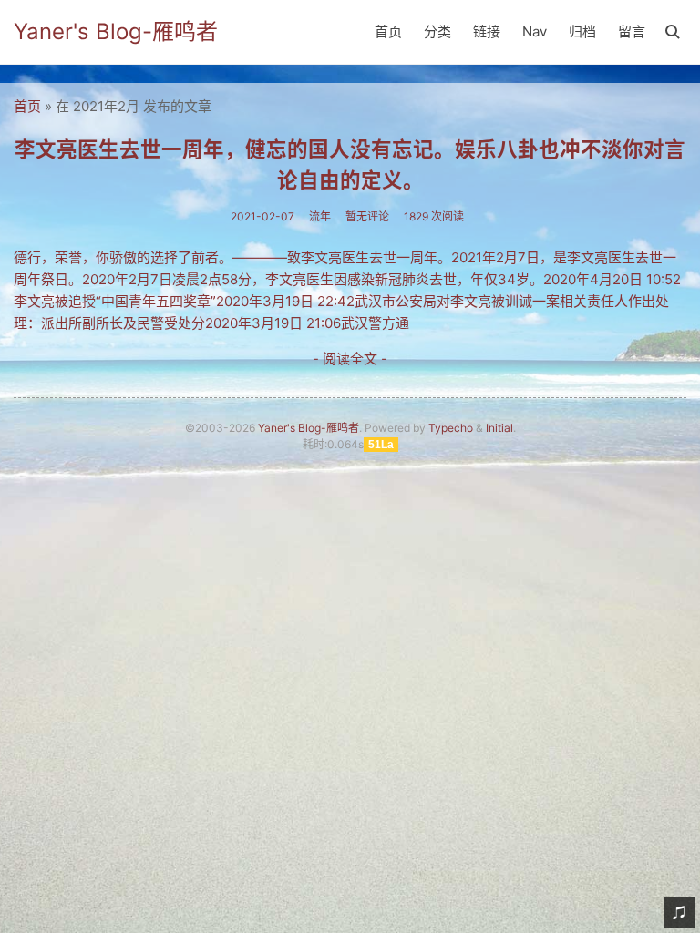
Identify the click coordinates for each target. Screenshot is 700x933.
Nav (534, 31)
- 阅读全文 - (350, 358)
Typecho (450, 428)
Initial (499, 428)
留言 (631, 31)
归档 (582, 31)
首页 (388, 31)
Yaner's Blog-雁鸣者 (116, 31)
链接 (486, 31)
